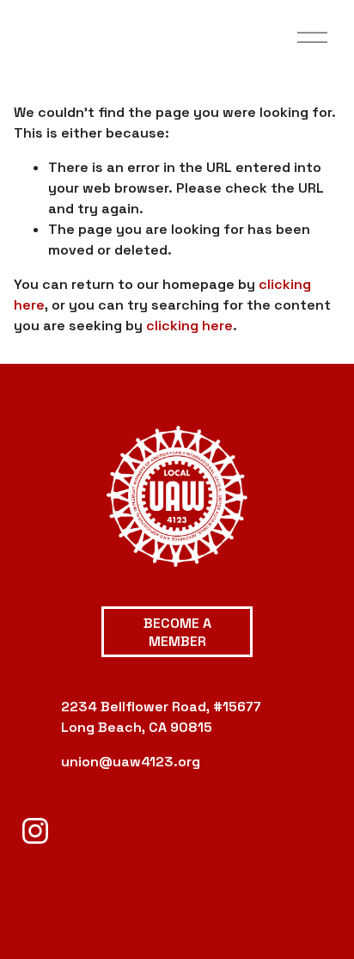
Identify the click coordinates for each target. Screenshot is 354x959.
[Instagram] (35, 831)
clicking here (189, 326)
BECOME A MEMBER (177, 632)
